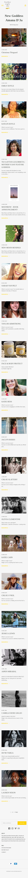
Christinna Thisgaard (9, 52)
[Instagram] (12, 828)
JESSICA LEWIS (8, 633)
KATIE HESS (7, 402)
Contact (4, 852)
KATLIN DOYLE (8, 124)
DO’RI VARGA (7, 753)
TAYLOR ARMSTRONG (11, 324)
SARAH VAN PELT (9, 286)
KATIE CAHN (7, 557)
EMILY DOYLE (8, 86)
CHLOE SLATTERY (10, 479)
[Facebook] (9, 828)
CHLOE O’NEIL (8, 595)
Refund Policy (5, 850)
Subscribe (22, 823)
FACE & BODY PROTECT (12, 364)
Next (16, 812)
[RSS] (10, 24)
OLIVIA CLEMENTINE (11, 519)
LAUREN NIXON (8, 793)
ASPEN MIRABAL (9, 671)
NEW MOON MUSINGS (11, 248)
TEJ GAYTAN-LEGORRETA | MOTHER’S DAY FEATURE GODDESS (13, 164)
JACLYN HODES (8, 440)
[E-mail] (19, 828)
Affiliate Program (6, 847)
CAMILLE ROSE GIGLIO (12, 713)
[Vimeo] (15, 828)
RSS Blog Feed (14, 24)
